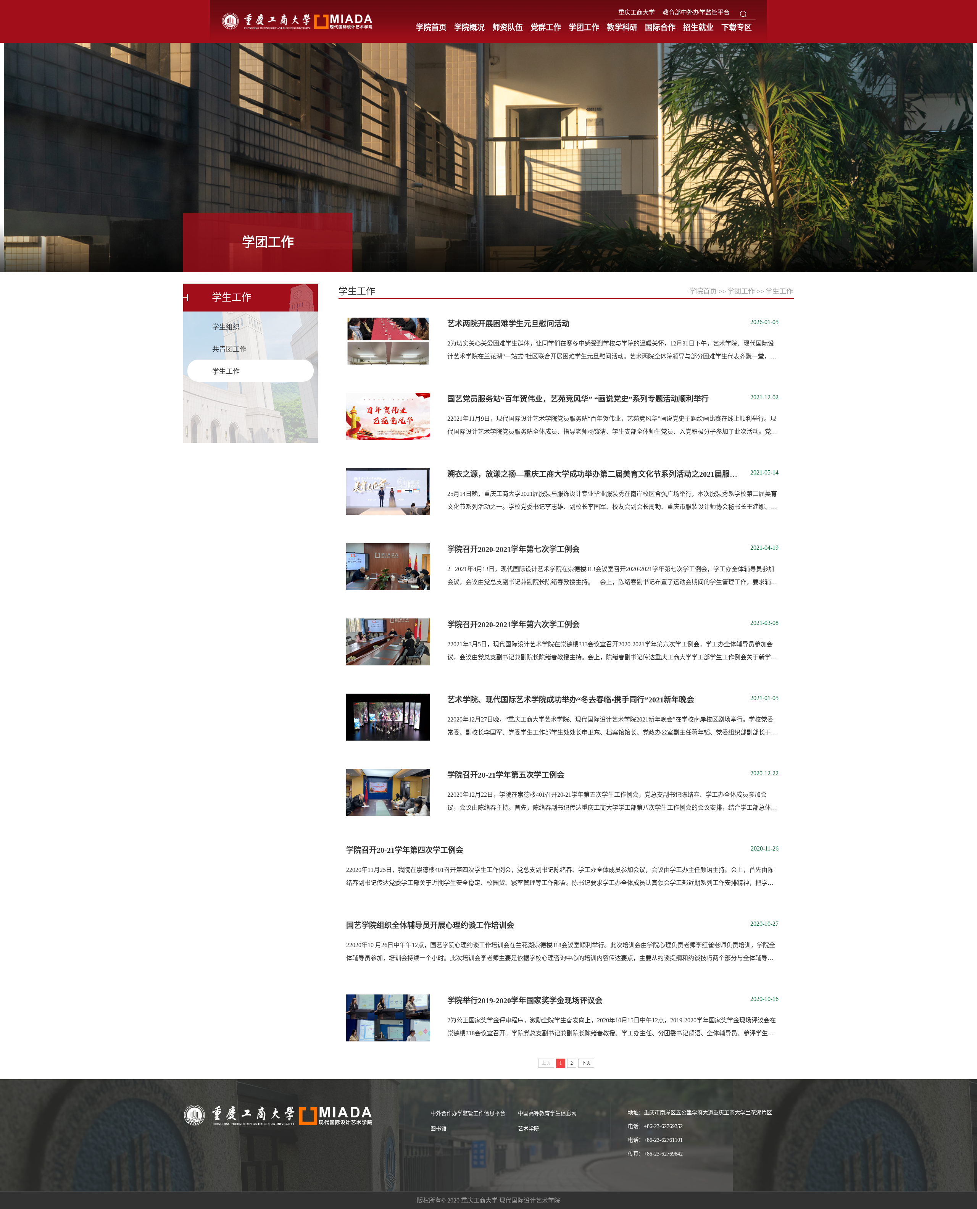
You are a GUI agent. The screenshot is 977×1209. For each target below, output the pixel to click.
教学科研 (622, 27)
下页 (586, 1063)
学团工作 (584, 27)
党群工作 (545, 27)
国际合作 (660, 27)
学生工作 (226, 371)
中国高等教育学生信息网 (547, 1113)
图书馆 (438, 1129)
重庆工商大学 (636, 12)
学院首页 (431, 27)
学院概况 (469, 27)
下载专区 (736, 27)
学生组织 (226, 327)
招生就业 (698, 27)
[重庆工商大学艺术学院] (297, 21)
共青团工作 (229, 349)
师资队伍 (507, 27)
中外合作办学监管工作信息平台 (467, 1113)
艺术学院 (528, 1129)
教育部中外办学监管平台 (696, 12)
